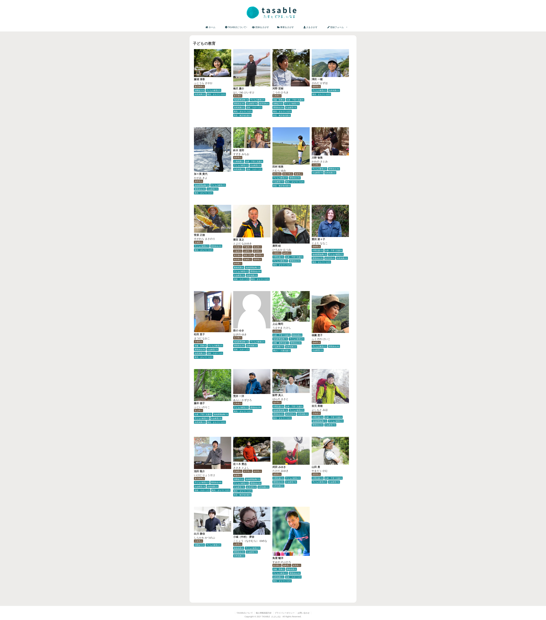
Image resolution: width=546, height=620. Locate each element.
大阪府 (237, 251)
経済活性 (263, 103)
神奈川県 (287, 174)
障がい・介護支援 (281, 350)
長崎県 (315, 246)
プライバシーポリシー (285, 613)
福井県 (258, 255)
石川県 (237, 337)
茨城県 (247, 259)
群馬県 (296, 565)
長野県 (315, 86)
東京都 (237, 96)
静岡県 (237, 263)
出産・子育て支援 (295, 99)
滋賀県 (276, 474)
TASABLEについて (245, 613)
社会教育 (252, 103)
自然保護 (200, 94)
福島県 (286, 565)
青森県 (298, 174)
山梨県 (247, 251)
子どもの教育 (213, 90)
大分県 (315, 165)
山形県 (276, 331)
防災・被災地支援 (242, 115)
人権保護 (238, 161)
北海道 (237, 247)
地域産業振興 (241, 99)
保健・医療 (278, 99)
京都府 (276, 253)
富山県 (198, 410)
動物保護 (238, 267)
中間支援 (278, 257)
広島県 (276, 96)
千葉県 (247, 247)
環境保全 (239, 103)
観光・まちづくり (216, 94)
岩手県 (247, 471)
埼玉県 (257, 247)
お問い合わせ (304, 613)
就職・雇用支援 (280, 343)
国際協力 (199, 90)
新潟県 (257, 251)
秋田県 (237, 259)
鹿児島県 (199, 86)
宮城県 (198, 242)
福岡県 (286, 253)
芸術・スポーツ (254, 107)
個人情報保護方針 (264, 613)
